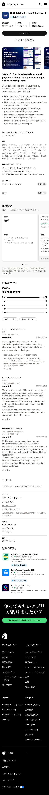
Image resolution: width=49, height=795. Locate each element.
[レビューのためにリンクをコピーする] (25, 329)
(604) (25, 26)
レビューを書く (10, 319)
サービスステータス (33, 739)
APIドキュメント (9, 709)
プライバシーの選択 (10, 787)
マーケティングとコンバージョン (12, 678)
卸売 (4, 193)
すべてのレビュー (28, 319)
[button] (24, 560)
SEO (27, 677)
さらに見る (7, 369)
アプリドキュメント (10, 509)
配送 (27, 682)
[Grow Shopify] (25, 264)
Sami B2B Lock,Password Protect (24, 555)
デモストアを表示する (24, 40)
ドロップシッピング (33, 652)
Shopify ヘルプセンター (12, 705)
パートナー (30, 724)
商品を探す (7, 657)
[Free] (22, 264)
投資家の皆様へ (32, 715)
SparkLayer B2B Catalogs (21, 585)
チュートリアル (9, 505)
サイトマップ (8, 780)
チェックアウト (9, 168)
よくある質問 (8, 501)
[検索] (40, 4)
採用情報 (29, 709)
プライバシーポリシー (11, 498)
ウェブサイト (8, 528)
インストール (24, 33)
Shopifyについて (32, 705)
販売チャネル (8, 652)
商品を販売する (9, 662)
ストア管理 (7, 685)
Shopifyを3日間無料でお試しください (24, 620)
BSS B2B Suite (37, 26)
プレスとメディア (33, 719)
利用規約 (6, 767)
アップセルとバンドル (34, 667)
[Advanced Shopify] (26, 264)
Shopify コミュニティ (11, 715)
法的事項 (29, 734)
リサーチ (6, 719)
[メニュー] (45, 4)
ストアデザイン (9, 672)
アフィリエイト (32, 729)
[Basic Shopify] (23, 264)
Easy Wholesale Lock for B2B (22, 570)
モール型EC (30, 657)
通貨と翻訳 (30, 687)
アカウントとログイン (11, 184)
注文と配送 (7, 667)
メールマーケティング (34, 672)
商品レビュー (31, 662)
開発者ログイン (9, 760)
